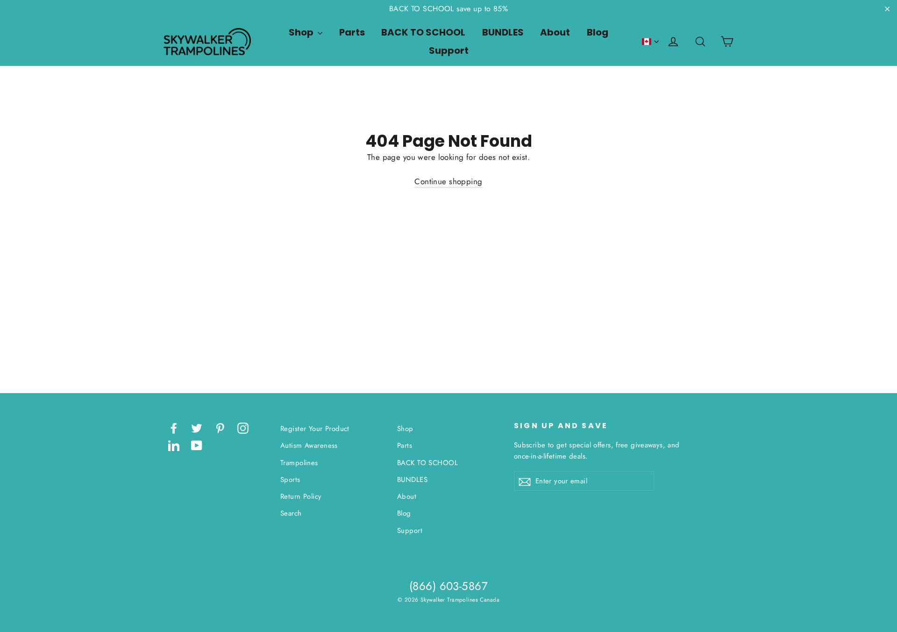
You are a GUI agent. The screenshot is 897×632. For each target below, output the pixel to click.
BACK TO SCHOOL (423, 32)
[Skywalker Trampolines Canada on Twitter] (196, 427)
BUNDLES (503, 32)
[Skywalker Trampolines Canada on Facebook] (173, 427)
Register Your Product (314, 429)
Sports (290, 479)
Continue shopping (448, 181)
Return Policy (301, 496)
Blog (597, 32)
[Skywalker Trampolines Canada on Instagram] (243, 427)
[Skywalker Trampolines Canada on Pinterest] (220, 427)
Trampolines (299, 463)
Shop (302, 32)
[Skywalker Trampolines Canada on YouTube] (196, 444)
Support (449, 50)
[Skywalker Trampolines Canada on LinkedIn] (173, 444)
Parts (352, 32)
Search (291, 513)
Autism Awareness (309, 445)
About (555, 32)
